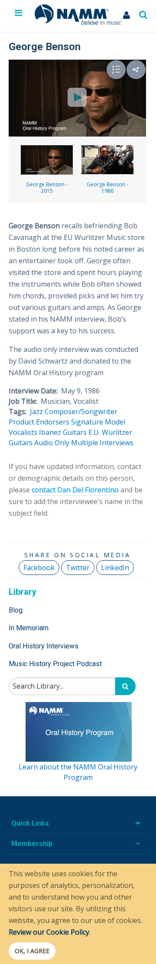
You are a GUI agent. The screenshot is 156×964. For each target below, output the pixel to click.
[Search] (125, 686)
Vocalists (23, 432)
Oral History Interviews (43, 646)
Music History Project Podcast (55, 664)
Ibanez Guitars (63, 432)
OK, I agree (32, 951)
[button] (136, 69)
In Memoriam (29, 628)
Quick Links (30, 823)
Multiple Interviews (102, 442)
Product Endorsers (39, 422)
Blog (16, 610)
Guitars (20, 442)
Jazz (36, 411)
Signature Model (98, 422)
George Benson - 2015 (47, 188)
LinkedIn (115, 567)
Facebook (39, 567)
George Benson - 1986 (107, 188)
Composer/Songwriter (81, 411)
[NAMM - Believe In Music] (78, 22)
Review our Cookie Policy (49, 932)
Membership (31, 844)
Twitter (78, 567)
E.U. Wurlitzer (110, 432)
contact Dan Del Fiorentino (75, 490)
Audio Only (51, 442)
